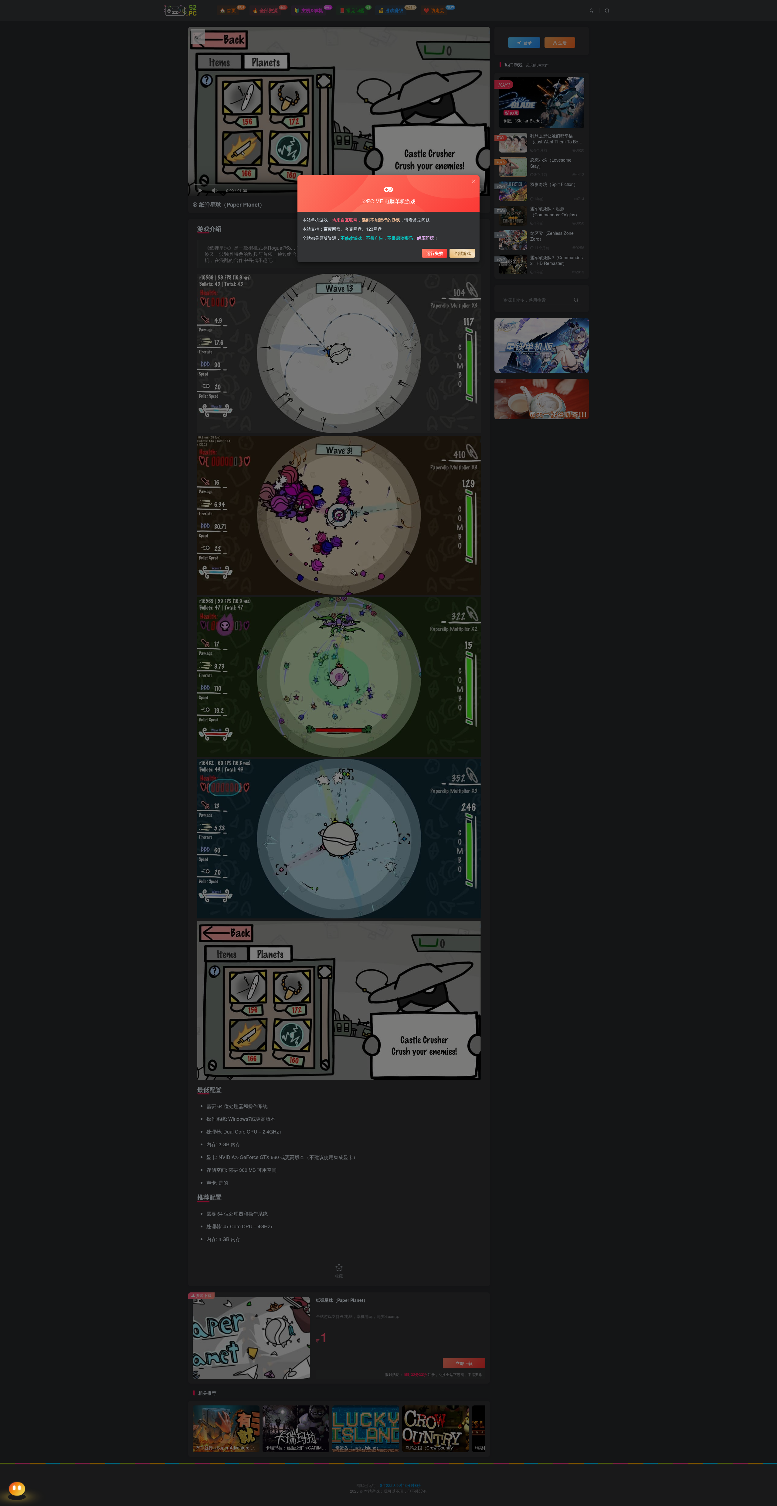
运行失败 (434, 253)
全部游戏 (462, 253)
